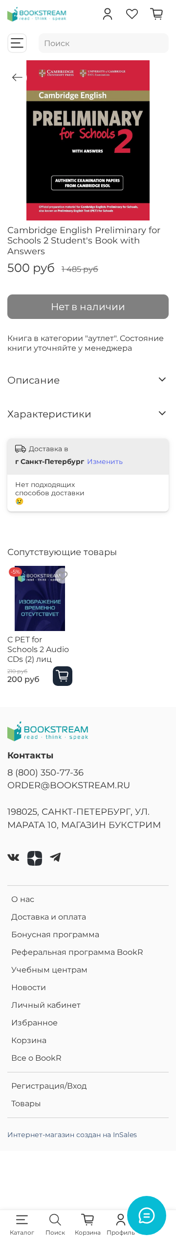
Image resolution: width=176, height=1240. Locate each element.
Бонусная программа (55, 934)
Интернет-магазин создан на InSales (72, 1134)
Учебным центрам (49, 969)
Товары (26, 1103)
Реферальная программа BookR (77, 952)
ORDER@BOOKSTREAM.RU (68, 785)
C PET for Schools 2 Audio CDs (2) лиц (38, 648)
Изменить (105, 461)
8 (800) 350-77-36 (45, 772)
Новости (28, 987)
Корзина (28, 1040)
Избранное (34, 1022)
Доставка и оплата (48, 917)
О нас (22, 899)
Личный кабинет (46, 1005)
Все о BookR (36, 1058)
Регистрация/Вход (49, 1086)
